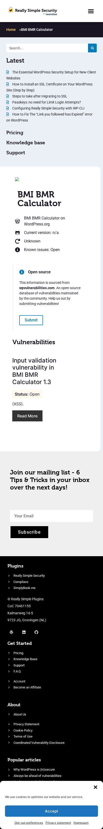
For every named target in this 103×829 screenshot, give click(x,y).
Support (15, 153)
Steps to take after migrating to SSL (39, 96)
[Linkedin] (24, 632)
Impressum (81, 822)
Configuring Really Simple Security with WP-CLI (48, 108)
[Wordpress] (11, 632)
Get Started (20, 643)
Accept (51, 811)
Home (11, 30)
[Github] (36, 632)
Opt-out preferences (28, 822)
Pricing (14, 133)
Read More (27, 415)
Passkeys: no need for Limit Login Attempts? (46, 102)
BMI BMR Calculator (42, 218)
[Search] (92, 48)
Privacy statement (58, 822)
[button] (95, 787)
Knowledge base (25, 143)
